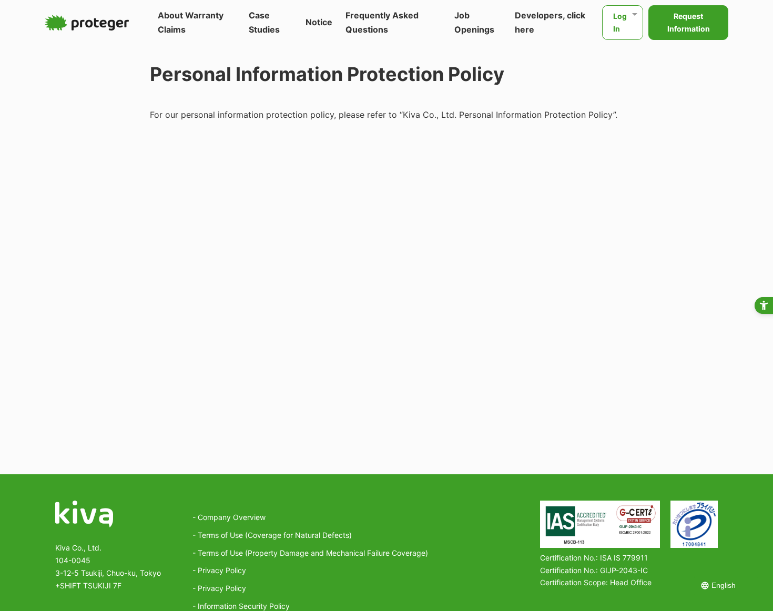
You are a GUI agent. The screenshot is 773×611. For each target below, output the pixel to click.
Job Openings (474, 22)
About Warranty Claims (190, 22)
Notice (319, 22)
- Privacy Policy (219, 570)
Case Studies (264, 22)
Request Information (688, 22)
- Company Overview (229, 517)
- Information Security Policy (241, 606)
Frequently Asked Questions (382, 22)
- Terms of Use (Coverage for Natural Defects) (272, 535)
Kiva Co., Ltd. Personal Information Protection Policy (508, 114)
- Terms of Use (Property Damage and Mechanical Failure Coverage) (310, 552)
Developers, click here (550, 22)
